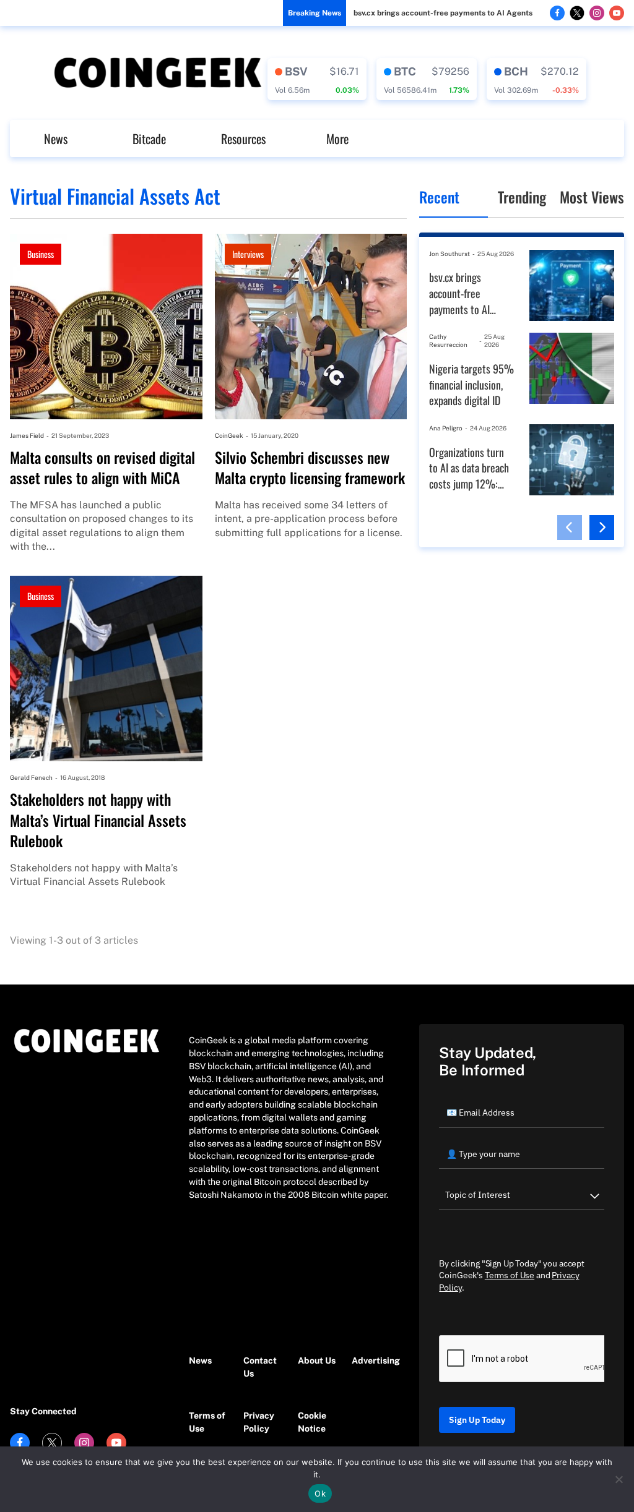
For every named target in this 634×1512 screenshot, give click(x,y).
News (55, 138)
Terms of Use (207, 1422)
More (337, 138)
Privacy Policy (258, 1422)
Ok (320, 1493)
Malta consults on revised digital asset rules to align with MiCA (102, 468)
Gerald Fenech (31, 777)
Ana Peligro (445, 428)
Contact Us (260, 1367)
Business (40, 253)
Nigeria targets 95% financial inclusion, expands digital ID (471, 384)
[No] (618, 1479)
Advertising (373, 1360)
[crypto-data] (317, 79)
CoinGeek (229, 435)
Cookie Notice (312, 1422)
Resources (243, 138)
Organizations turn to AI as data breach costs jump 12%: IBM (469, 468)
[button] (569, 527)
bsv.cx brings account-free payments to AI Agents (443, 13)
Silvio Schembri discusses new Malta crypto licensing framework (310, 468)
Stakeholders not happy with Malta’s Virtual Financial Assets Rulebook (98, 820)
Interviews (248, 253)
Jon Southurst (449, 253)
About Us (317, 1360)
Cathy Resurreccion (448, 340)
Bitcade (149, 138)
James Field (27, 435)
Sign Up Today (477, 1419)
